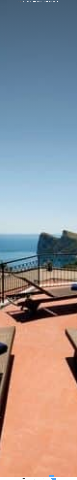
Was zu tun (54, 1)
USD (59, 1)
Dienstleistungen (45, 1)
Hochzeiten (50, 1)
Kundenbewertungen (39, 1)
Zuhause (28, 1)
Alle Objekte (34, 1)
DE (57, 1)
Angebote (31, 1)
